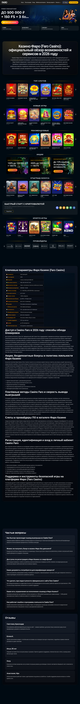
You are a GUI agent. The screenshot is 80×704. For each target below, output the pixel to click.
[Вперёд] (75, 89)
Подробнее (9, 211)
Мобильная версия (41, 2)
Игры (22, 2)
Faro (4, 2)
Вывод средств (51, 2)
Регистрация (28, 2)
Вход (33, 2)
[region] (40, 92)
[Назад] (4, 89)
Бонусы (58, 2)
